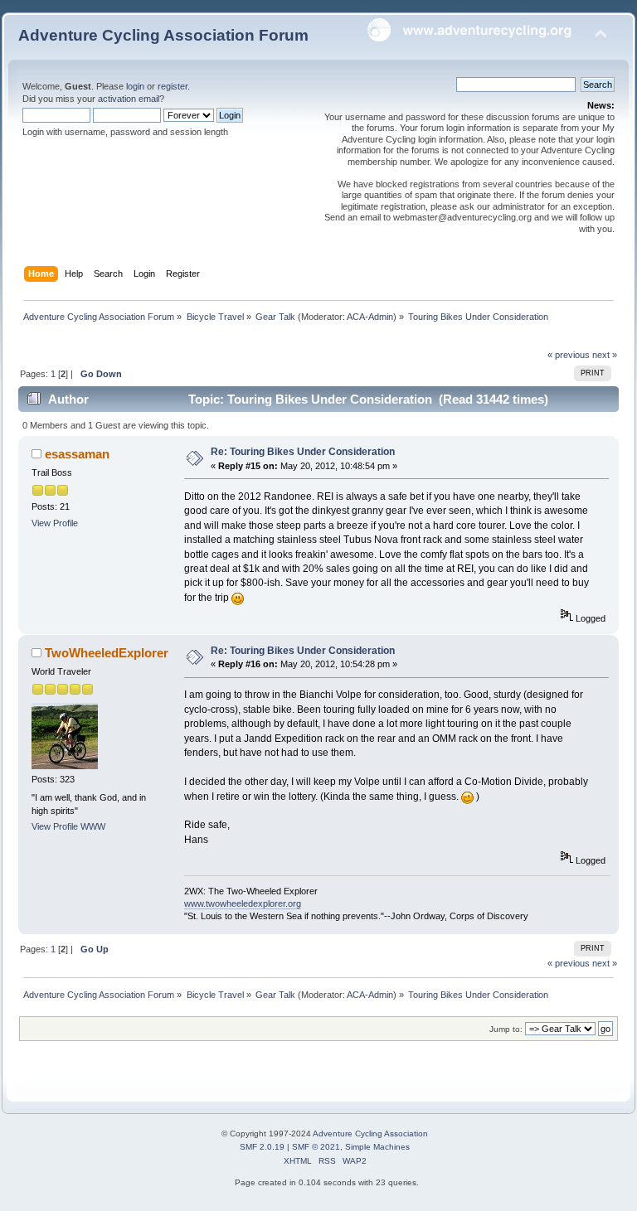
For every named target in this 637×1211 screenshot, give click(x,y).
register (172, 86)
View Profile (55, 523)
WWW (92, 826)
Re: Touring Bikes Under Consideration (303, 452)
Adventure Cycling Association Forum (163, 35)
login (135, 86)
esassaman (77, 454)
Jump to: (506, 1029)
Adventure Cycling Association (370, 1133)
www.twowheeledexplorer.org (242, 903)
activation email (128, 99)
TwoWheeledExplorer (106, 653)
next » (604, 355)
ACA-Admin (370, 317)
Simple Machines (377, 1146)
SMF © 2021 (316, 1146)
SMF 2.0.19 (262, 1146)
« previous (568, 355)
